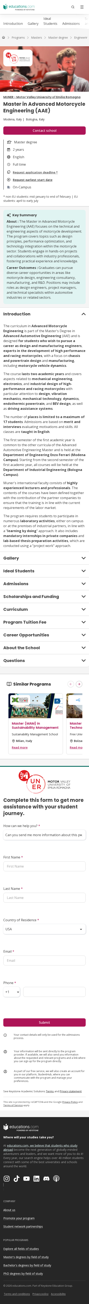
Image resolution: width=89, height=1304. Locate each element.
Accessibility (58, 1294)
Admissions (71, 23)
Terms (50, 1091)
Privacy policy (40, 1294)
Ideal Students (50, 21)
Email (8, 951)
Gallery (33, 23)
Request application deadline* (35, 172)
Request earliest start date (32, 180)
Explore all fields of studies (21, 1249)
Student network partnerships (23, 1226)
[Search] (73, 7)
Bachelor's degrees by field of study (27, 1265)
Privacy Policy (70, 1101)
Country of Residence (21, 920)
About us (9, 1210)
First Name (13, 857)
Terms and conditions (17, 1294)
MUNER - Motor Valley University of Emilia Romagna (42, 97)
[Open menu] (82, 7)
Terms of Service (13, 1105)
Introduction (13, 23)
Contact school (45, 130)
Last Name (13, 888)
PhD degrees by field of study (23, 1273)
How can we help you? (21, 826)
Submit (44, 1022)
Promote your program (19, 1218)
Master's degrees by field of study (26, 1257)
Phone (9, 983)
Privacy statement (71, 1091)
